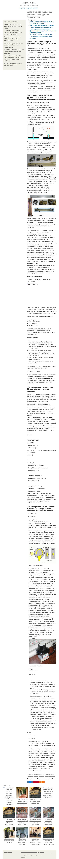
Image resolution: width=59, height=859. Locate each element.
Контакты (23, 852)
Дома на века (29, 3)
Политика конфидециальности (27, 853)
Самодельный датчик (49, 774)
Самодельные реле (40, 776)
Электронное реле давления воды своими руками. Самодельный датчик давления (42, 26)
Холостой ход (34, 774)
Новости (29, 8)
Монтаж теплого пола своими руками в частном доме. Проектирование (12, 38)
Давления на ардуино (31, 776)
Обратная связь (41, 852)
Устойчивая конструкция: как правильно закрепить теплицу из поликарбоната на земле (13, 32)
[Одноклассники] (42, 782)
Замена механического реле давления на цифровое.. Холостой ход (42, 22)
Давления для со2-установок (49, 776)
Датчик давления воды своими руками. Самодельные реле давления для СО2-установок (41, 36)
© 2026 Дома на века (8, 852)
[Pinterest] (36, 782)
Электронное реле (40, 774)
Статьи (35, 8)
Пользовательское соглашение (31, 852)
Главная (22, 8)
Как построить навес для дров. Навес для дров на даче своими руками (13, 26)
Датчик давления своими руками (40, 29)
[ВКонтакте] (30, 782)
